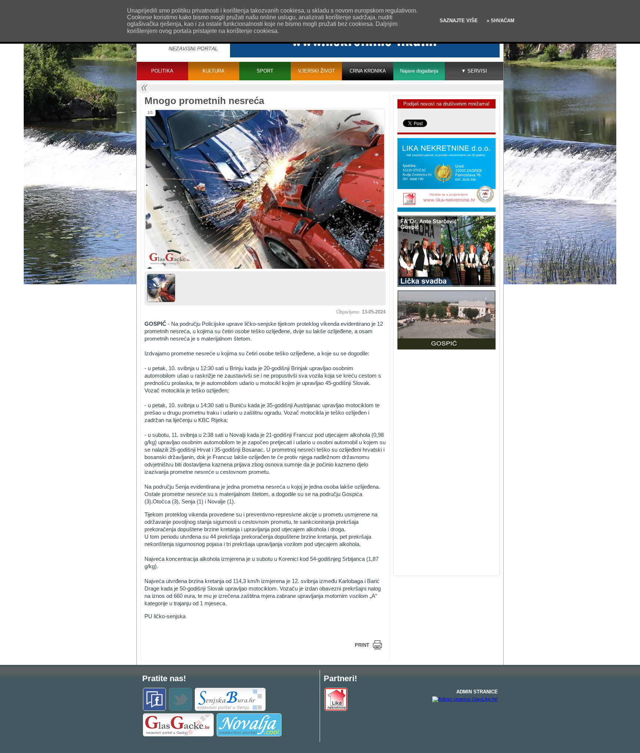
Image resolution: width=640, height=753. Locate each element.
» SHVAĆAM (499, 20)
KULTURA (213, 71)
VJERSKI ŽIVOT (316, 71)
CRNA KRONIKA (368, 71)
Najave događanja (419, 71)
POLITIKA (162, 71)
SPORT (265, 71)
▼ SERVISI (474, 71)
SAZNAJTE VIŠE (459, 20)
